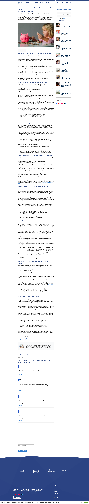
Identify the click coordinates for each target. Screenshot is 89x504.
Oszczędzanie (39, 0)
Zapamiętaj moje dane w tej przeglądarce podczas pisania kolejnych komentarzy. (32, 447)
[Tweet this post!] (19, 357)
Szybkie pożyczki (51, 468)
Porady (26, 339)
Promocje (56, 0)
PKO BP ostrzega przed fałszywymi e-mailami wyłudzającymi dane (66, 25)
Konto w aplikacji (36, 472)
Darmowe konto (36, 471)
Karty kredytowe (22, 470)
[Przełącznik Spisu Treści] (24, 50)
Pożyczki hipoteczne (51, 471)
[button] (70, 2)
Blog (63, 2)
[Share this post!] (18, 357)
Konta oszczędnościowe (22, 338)
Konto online (35, 468)
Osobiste (28, 2)
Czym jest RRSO (50, 470)
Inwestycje (28, 0)
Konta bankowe (22, 468)
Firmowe (42, 2)
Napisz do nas (17, 497)
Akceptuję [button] (86, 502)
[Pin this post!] (22, 357)
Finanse (21, 339)
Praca (44, 0)
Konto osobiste (21, 471)
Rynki (52, 0)
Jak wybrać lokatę (65, 470)
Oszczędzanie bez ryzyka (66, 469)
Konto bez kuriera (36, 474)
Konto (24, 339)
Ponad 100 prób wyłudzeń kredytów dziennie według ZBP (65, 70)
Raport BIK (50, 472)
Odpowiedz (20, 374)
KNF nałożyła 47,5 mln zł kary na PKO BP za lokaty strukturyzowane (66, 55)
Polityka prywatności (59, 493)
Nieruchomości (34, 0)
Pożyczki (20, 474)
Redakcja (31, 11)
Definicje (66, 2)
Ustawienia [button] (81, 502)
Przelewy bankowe (22, 469)
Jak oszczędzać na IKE (66, 468)
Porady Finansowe (29, 338)
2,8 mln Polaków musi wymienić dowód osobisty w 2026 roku (65, 32)
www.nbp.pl (65, 18)
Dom (19, 339)
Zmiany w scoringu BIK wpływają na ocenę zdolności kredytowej (65, 77)
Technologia (48, 0)
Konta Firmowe (36, 470)
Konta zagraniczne (36, 469)
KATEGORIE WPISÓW (60, 99)
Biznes (24, 0)
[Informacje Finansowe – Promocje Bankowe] (20, 2)
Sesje (58, 2)
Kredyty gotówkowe (51, 469)
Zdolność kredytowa (22, 475)
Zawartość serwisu (58, 496)
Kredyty (47, 2)
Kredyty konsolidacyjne (23, 472)
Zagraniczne (35, 2)
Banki (53, 2)
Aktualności (20, 0)
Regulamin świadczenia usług (60, 495)
